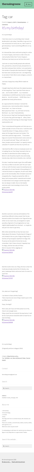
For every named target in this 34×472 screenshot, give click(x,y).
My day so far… (6, 462)
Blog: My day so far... (13, 356)
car (11, 358)
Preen (23, 358)
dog (14, 358)
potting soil (18, 358)
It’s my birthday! (13, 28)
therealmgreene (11, 4)
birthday (7, 358)
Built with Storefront (18, 462)
